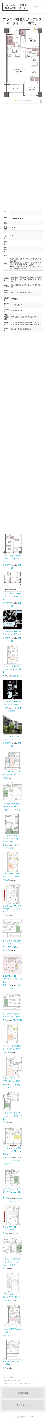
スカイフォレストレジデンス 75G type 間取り (12, 1192)
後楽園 (15, 676)
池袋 (4, 845)
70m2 (11, 1383)
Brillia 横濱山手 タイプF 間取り (12, 1362)
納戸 (20, 1383)
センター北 (7, 1300)
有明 (4, 1020)
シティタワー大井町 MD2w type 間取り (11, 804)
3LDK (5, 1383)
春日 (4, 676)
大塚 (15, 845)
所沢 (4, 1122)
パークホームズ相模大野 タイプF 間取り (12, 874)
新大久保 (15, 1202)
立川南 (15, 1233)
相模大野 (6, 880)
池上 (9, 1088)
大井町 (5, 810)
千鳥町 (17, 1085)
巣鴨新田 (9, 848)
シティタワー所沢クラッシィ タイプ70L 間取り (12, 1116)
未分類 (5, 708)
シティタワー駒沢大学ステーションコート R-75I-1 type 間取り (12, 944)
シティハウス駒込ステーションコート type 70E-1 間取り (12, 1262)
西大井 (17, 810)
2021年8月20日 (8, 1377)
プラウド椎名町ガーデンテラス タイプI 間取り (12, 596)
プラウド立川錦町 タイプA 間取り (12, 1228)
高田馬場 (6, 1198)
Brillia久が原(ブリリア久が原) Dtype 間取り (12, 1079)
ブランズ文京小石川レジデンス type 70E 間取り (12, 669)
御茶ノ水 (6, 985)
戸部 (4, 1164)
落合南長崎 (7, 565)
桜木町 (9, 1164)
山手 (4, 1368)
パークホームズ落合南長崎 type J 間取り (12, 632)
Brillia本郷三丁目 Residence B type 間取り (12, 979)
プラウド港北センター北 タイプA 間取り (12, 1295)
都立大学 (6, 1335)
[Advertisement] (23, 131)
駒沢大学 (6, 950)
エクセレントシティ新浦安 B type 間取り (12, 772)
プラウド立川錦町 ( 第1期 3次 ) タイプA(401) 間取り (12, 909)
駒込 (4, 1268)
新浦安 (5, 778)
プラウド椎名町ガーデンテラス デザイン (12, 737)
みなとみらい (8, 1157)
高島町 (17, 1161)
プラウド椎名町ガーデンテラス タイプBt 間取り (12, 558)
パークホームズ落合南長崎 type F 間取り (12, 702)
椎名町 (12, 711)
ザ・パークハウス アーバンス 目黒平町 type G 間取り (12, 1329)
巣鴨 (18, 845)
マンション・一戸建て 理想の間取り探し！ (15, 6)
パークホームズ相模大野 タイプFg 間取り (12, 1047)
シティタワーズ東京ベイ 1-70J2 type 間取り (12, 1015)
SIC (16, 1383)
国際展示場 (17, 1020)
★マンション (29, 1383)
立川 (4, 915)
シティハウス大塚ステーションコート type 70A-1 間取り (12, 839)
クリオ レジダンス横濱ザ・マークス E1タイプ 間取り (12, 1151)
